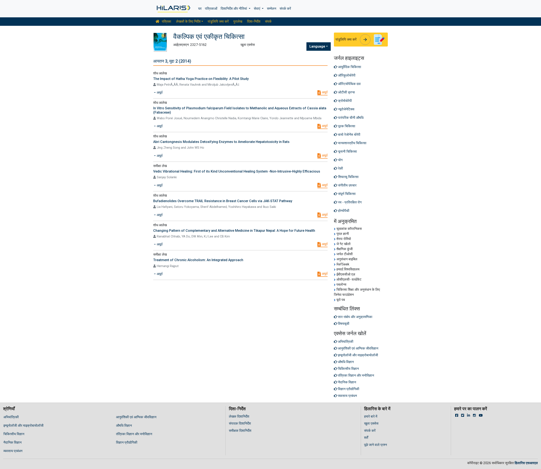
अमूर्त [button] (159, 93)
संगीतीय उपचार (347, 185)
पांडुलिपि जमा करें (218, 21)
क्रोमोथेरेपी (344, 101)
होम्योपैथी (343, 211)
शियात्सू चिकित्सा (348, 177)
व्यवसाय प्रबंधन (12, 451)
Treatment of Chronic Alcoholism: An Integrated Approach (198, 260)
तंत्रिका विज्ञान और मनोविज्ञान (134, 434)
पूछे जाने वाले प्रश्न (375, 445)
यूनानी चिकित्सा (347, 151)
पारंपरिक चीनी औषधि (350, 118)
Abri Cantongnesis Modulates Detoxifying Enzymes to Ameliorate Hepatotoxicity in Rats (221, 142)
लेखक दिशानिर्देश (239, 416)
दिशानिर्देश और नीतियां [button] (234, 9)
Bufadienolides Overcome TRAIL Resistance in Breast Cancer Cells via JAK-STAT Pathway (222, 201)
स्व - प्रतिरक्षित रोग (349, 202)
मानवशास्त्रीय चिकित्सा (351, 143)
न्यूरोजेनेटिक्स (345, 109)
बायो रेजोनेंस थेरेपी (348, 135)
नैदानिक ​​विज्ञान (12, 442)
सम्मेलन (271, 9)
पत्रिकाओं (211, 9)
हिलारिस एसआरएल (526, 463)
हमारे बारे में (370, 416)
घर (200, 9)
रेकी (340, 168)
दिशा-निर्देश (253, 21)
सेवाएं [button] (257, 9)
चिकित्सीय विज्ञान (13, 434)
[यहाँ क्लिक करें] (173, 8)
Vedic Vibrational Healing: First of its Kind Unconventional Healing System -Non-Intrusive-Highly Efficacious (236, 171)
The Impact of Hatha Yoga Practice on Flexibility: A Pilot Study (201, 79)
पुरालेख (237, 21)
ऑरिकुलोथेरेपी (346, 75)
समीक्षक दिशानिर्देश (240, 431)
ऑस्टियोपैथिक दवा (349, 84)
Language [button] (317, 46)
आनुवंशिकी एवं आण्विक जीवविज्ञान (136, 417)
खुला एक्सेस (371, 423)
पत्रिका (166, 21)
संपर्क (268, 21)
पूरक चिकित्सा (346, 126)
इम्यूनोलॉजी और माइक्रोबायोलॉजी (23, 426)
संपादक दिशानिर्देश (240, 423)
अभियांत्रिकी (11, 417)
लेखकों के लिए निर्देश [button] (188, 21)
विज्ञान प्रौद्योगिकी (126, 442)
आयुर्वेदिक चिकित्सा (349, 67)
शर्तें (366, 438)
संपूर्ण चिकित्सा (346, 194)
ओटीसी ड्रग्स (346, 92)
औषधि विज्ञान (124, 426)
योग (340, 160)
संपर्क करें (285, 9)
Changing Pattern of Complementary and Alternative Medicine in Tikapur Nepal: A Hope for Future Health (234, 231)
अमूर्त (324, 92)
